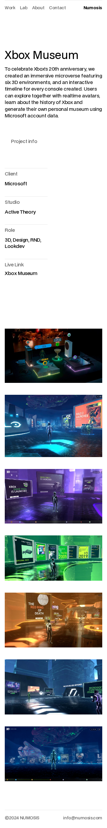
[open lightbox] (53, 356)
